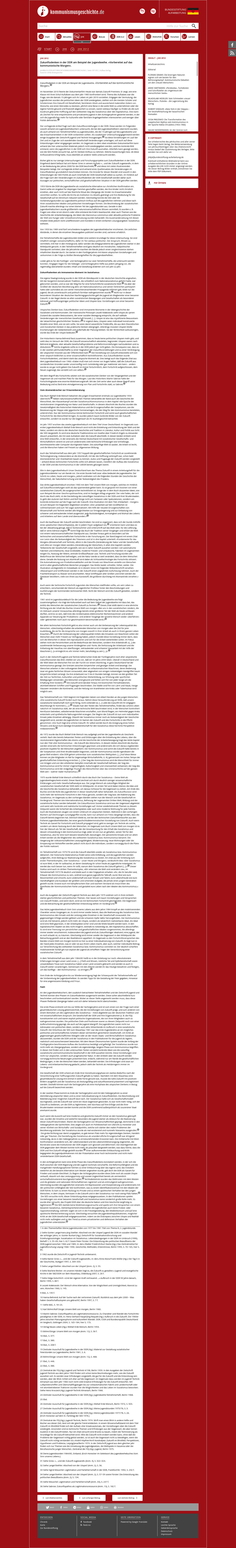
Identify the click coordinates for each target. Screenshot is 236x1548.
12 (85, 369)
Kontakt (164, 1522)
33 (83, 1178)
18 (41, 579)
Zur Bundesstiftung (49, 1528)
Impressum (166, 1534)
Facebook (87, 1522)
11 (90, 352)
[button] (50, 1507)
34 (139, 1193)
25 (56, 728)
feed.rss (87, 1525)
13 (124, 384)
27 (128, 866)
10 (52, 346)
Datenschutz (166, 1531)
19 (99, 604)
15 (87, 516)
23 (65, 682)
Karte (42, 1525)
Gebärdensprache (169, 1528)
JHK (65, 49)
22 (109, 650)
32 (84, 1150)
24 (71, 705)
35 (53, 1204)
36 (67, 1221)
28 (41, 889)
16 (108, 524)
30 (91, 969)
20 (106, 619)
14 (51, 398)
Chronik (43, 1522)
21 (51, 633)
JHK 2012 (83, 49)
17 (69, 530)
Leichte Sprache (168, 1525)
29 (116, 903)
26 (79, 771)
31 (138, 1130)
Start (48, 49)
